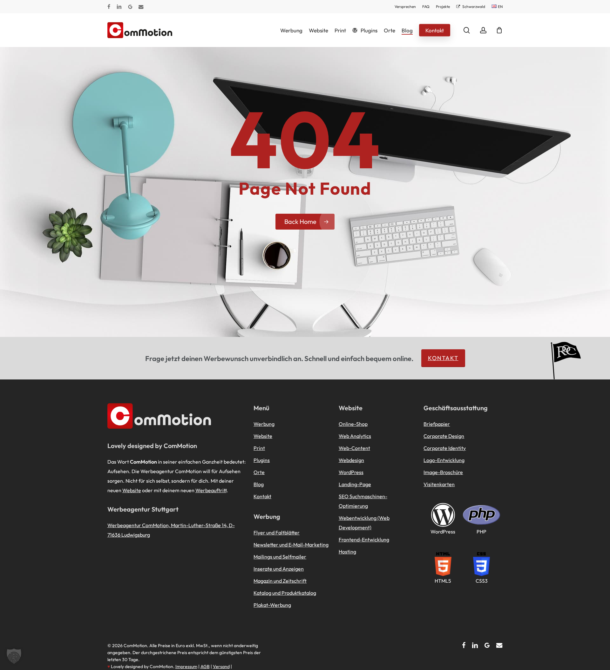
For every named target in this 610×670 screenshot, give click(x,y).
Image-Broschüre (443, 472)
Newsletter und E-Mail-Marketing (291, 544)
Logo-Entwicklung (444, 460)
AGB (205, 666)
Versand (221, 666)
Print (259, 448)
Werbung (264, 424)
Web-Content (354, 448)
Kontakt (443, 358)
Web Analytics (355, 436)
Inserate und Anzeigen (279, 569)
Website (131, 490)
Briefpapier (437, 424)
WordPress (351, 472)
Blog (259, 484)
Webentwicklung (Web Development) (364, 523)
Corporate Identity (445, 448)
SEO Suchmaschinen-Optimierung (363, 501)
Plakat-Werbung (272, 605)
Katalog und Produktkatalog (285, 593)
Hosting (347, 551)
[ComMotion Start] (115, 30)
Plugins (262, 460)
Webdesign (351, 460)
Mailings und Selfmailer (280, 556)
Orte (259, 472)
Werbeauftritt (211, 490)
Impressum (186, 666)
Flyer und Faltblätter (277, 532)
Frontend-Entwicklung (364, 539)
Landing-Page (355, 484)
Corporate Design (444, 436)
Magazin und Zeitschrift (280, 581)
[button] (14, 656)
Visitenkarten (439, 484)
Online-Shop (353, 424)
